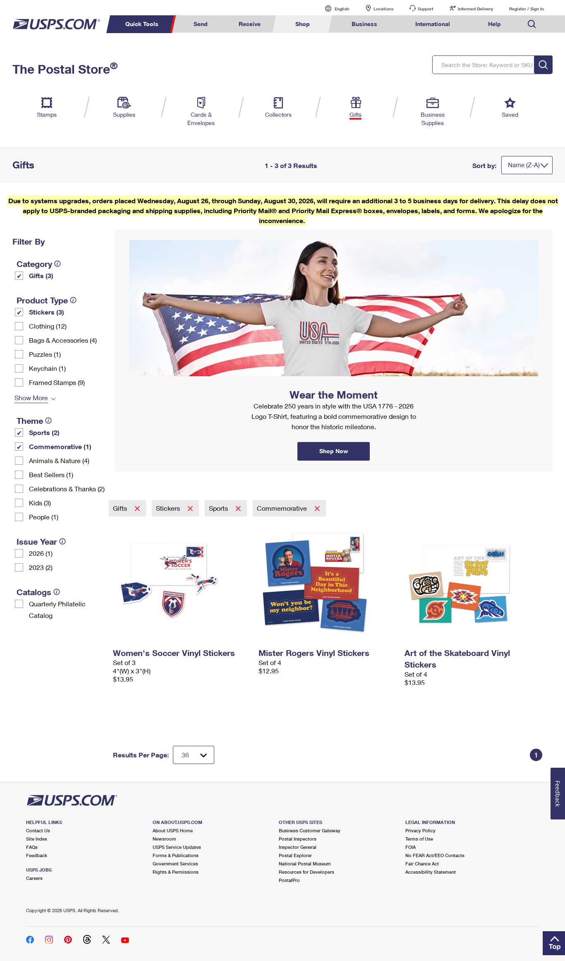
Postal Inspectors (297, 838)
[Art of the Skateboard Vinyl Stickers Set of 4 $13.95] (473, 581)
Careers (34, 878)
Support (425, 8)
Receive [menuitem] (250, 23)
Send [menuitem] (201, 23)
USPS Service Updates (177, 847)
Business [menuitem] (364, 23)
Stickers (169, 508)
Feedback (36, 855)
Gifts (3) (41, 275)
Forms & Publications (176, 855)
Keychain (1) (47, 368)
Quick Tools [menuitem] (141, 23)
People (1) (43, 517)
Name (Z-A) (524, 164)
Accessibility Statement (430, 872)
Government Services (175, 863)
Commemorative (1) (60, 446)
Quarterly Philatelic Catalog (57, 609)
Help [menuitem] (494, 23)
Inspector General (297, 847)
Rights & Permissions (176, 872)
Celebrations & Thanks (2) (67, 489)
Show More (31, 397)
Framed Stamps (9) (57, 382)
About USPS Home (173, 830)
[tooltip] (57, 263)
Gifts (121, 508)
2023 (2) (41, 567)
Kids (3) (40, 503)
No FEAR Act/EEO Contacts (434, 855)
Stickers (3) (46, 312)
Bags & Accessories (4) (63, 340)
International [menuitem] (432, 23)
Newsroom (164, 838)
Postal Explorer (295, 855)
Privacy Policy (420, 830)
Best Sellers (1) (51, 474)
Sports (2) (44, 432)
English (333, 8)
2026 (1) (41, 553)
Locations (383, 8)
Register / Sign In (526, 8)
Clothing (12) (48, 326)
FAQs (32, 847)
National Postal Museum (305, 863)
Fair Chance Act (422, 863)
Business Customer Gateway (309, 830)
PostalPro (289, 880)
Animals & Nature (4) (59, 460)
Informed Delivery (475, 8)
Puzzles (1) (45, 354)
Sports (219, 508)
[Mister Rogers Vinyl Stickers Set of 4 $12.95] (327, 581)
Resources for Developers (306, 872)
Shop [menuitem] (302, 23)
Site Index (36, 838)
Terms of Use (419, 838)
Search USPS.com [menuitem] (532, 24)
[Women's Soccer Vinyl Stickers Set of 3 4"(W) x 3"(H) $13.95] (182, 581)
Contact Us (38, 830)
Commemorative (283, 508)
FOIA (410, 847)
